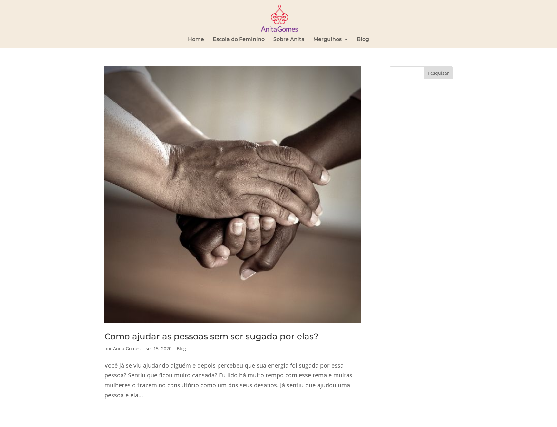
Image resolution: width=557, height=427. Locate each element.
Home (196, 39)
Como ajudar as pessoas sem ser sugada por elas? (211, 336)
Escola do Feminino (239, 39)
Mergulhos (327, 39)
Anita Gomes (127, 348)
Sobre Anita (289, 39)
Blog (363, 39)
